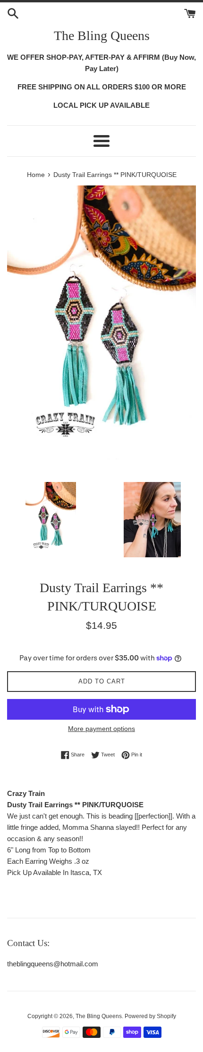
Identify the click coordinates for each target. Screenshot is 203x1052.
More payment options (101, 728)
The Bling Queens (102, 35)
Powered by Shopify (150, 1016)
